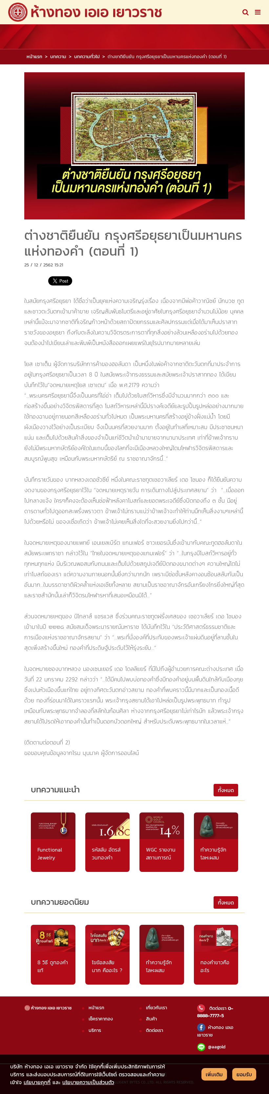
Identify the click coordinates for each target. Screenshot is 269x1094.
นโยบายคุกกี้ (37, 1082)
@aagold (216, 1046)
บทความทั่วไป (87, 56)
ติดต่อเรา (154, 1030)
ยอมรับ (244, 1074)
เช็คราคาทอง (101, 1018)
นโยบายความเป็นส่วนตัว (88, 1082)
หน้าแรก (34, 56)
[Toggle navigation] (245, 12)
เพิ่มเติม (214, 1074)
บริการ (95, 1030)
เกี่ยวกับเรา (156, 1007)
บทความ (58, 56)
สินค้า (151, 1018)
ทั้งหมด (226, 790)
